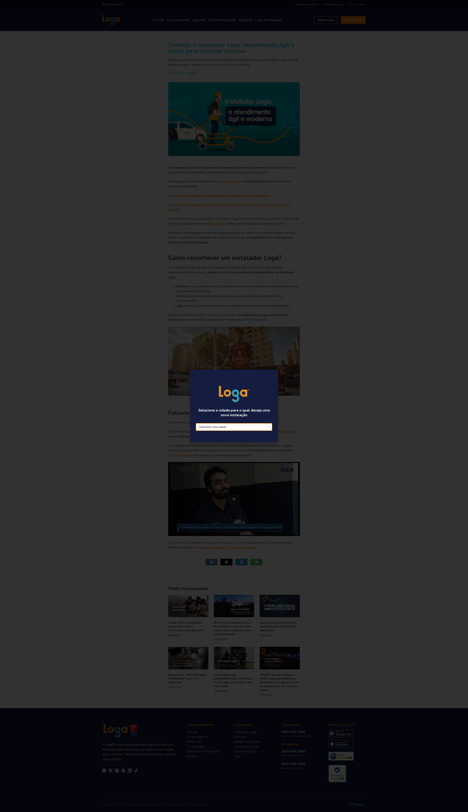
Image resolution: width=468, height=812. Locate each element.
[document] (234, 406)
